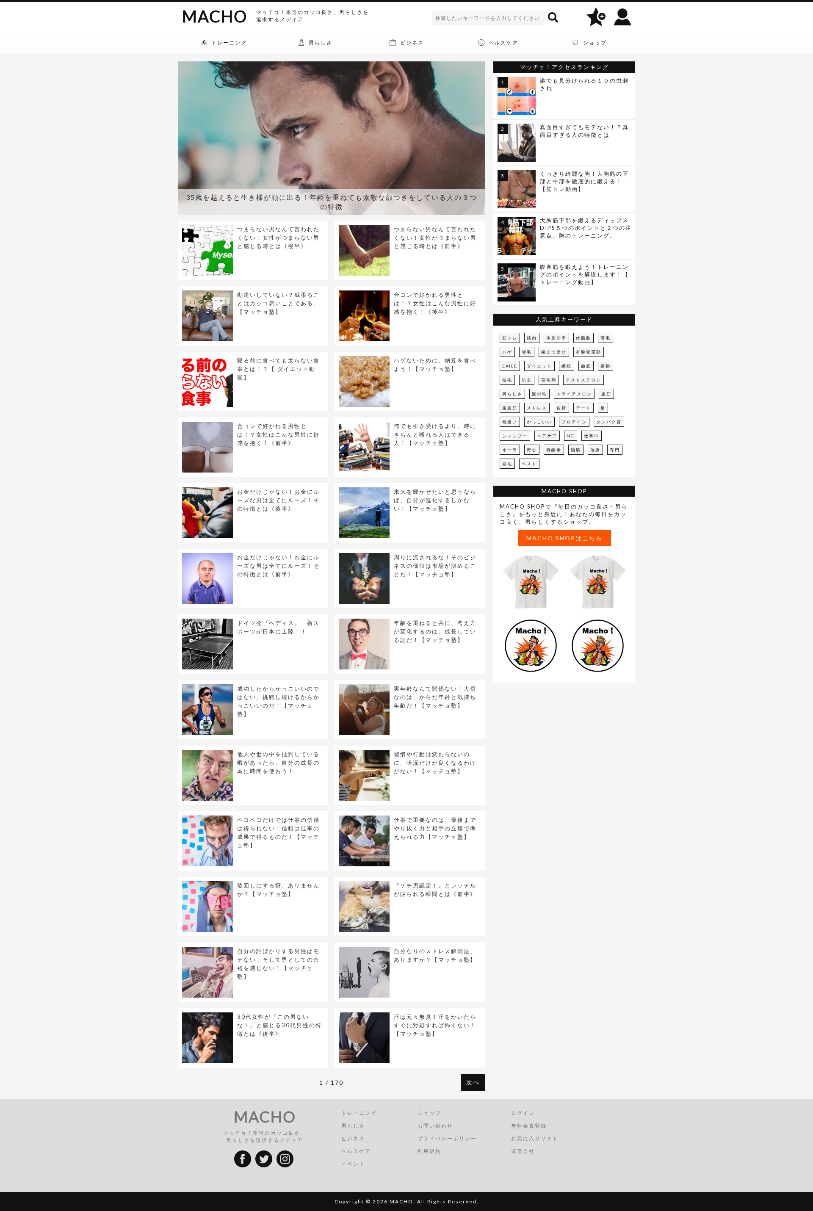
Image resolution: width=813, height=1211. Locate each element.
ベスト (529, 463)
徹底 (586, 365)
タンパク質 (609, 421)
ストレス (537, 407)
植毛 (507, 379)
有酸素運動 (588, 351)
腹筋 (606, 393)
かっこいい (539, 421)
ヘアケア (547, 435)
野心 (532, 449)
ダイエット (539, 365)
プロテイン (574, 421)
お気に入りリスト (535, 1138)
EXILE (509, 365)
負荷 (561, 407)
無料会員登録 (529, 1126)
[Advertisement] (564, 750)
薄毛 (605, 337)
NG (571, 435)
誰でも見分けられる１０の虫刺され (584, 84)
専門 (615, 449)
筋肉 (532, 337)
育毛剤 (548, 379)
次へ (473, 1082)
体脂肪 (583, 337)
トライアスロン (574, 393)
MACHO (214, 16)
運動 (605, 365)
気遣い (509, 421)
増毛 (527, 351)
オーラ (509, 449)
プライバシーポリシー (447, 1138)
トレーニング (359, 1113)
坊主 (527, 379)
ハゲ (507, 351)
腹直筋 (509, 407)
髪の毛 (539, 393)
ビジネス (353, 1138)
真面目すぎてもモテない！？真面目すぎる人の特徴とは (584, 131)
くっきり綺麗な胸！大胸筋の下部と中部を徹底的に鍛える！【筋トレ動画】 (584, 181)
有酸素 (553, 449)
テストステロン (583, 379)
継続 (566, 365)
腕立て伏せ (554, 351)
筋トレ (509, 337)
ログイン (523, 1113)
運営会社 (523, 1151)
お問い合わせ (435, 1126)
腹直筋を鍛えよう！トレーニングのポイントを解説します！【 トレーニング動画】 (584, 274)
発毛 (507, 463)
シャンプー (515, 435)
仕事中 (591, 435)
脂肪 (576, 449)
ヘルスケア (356, 1151)
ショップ (429, 1113)
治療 (595, 449)
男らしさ (512, 393)
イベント (353, 1164)
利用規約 (429, 1151)
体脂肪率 (556, 337)
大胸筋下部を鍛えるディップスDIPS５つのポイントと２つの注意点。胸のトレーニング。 (586, 228)
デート (583, 407)
